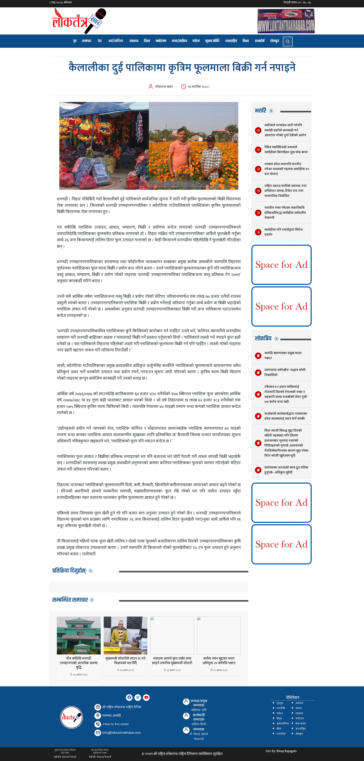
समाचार (86, 41)
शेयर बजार (301, 723)
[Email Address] (97, 733)
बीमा (279, 729)
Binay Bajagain (287, 751)
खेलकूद (274, 41)
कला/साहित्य (179, 41)
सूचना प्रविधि (212, 41)
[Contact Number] (97, 724)
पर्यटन (196, 41)
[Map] (97, 715)
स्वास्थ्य (133, 41)
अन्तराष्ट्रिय (231, 41)
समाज (299, 708)
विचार (246, 41)
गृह (74, 41)
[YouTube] (146, 697)
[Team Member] (186, 701)
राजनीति (281, 708)
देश (100, 41)
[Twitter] (137, 697)
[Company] (97, 707)
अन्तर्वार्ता (259, 41)
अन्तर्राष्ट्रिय (301, 729)
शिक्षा (147, 41)
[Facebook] (129, 697)
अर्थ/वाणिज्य (115, 41)
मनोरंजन (161, 41)
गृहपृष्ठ (280, 703)
